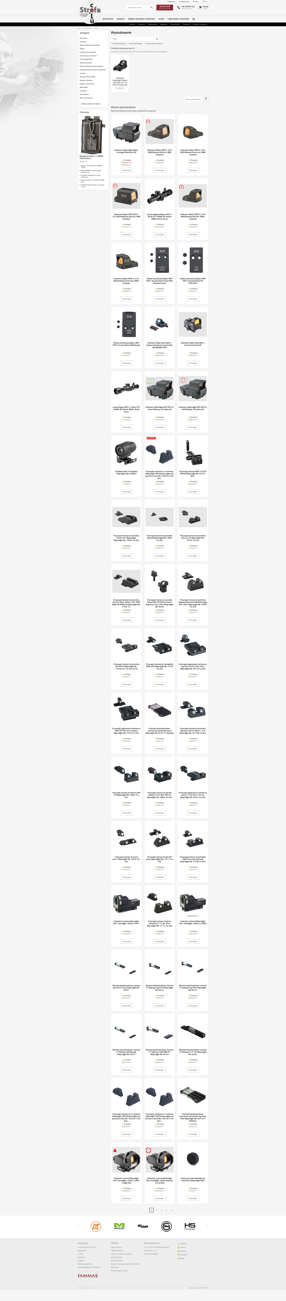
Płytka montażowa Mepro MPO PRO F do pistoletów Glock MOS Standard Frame (159, 281)
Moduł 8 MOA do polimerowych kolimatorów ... (91, 171)
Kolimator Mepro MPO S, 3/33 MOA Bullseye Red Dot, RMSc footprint (192, 216)
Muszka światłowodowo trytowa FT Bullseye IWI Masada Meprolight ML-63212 (126, 1052)
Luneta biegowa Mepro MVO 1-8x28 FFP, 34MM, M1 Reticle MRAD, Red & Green (159, 216)
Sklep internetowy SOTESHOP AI (198, 1288)
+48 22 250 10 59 (186, 8)
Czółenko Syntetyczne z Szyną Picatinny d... (91, 176)
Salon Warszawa (117, 1250)
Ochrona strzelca (86, 62)
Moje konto (115, 1267)
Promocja (84, 112)
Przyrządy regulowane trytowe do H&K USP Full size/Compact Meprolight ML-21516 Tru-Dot (126, 730)
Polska (195, 1)
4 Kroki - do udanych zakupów (121, 1254)
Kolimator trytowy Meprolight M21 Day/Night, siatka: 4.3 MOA (193, 922)
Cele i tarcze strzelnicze (88, 55)
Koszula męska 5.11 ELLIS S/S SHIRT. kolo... (93, 181)
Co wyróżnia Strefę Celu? (86, 1247)
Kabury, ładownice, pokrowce (141, 19)
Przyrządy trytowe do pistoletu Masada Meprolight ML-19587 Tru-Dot (159, 538)
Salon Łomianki (116, 1247)
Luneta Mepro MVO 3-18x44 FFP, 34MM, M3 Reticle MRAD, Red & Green (126, 409)
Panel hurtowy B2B (151, 1254)
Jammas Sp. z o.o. (150, 1250)
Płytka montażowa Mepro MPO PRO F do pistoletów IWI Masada (126, 344)
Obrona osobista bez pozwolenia (91, 66)
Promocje (142, 24)
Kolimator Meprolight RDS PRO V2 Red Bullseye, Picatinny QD (193, 408)
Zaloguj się (171, 1)
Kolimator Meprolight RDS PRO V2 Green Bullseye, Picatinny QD (159, 408)
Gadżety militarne (86, 80)
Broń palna (108, 19)
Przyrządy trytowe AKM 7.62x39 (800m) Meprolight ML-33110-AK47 (192, 473)
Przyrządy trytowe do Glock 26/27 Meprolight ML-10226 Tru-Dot (126, 859)
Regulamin (163, 24)
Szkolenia (186, 24)
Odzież (161, 19)
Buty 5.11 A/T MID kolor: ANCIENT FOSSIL (91, 167)
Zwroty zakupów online (119, 1270)
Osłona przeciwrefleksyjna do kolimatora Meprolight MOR (193, 1179)
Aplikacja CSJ (82, 1250)
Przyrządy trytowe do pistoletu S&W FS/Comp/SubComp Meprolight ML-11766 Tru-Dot (193, 859)
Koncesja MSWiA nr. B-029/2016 (89, 1267)
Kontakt (81, 1260)
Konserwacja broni (86, 59)
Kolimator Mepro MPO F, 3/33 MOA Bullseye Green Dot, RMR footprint (192, 152)
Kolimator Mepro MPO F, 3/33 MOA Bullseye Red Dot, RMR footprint (159, 152)
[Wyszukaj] (151, 7)
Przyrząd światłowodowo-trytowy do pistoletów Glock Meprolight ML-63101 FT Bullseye (159, 730)
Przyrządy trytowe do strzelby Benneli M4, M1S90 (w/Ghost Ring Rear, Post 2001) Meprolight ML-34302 (159, 603)
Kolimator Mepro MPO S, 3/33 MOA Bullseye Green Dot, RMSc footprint (126, 281)
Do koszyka (126, 170)
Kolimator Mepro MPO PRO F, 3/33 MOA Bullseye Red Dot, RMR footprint (126, 216)
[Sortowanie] (206, 98)
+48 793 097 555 (188, 6)
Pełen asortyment (86, 98)
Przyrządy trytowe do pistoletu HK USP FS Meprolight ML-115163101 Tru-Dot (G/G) (126, 666)
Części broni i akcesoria (178, 19)
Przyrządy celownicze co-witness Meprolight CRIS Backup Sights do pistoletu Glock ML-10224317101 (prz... (159, 1117)
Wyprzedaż (84, 87)
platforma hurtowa (165, 7)
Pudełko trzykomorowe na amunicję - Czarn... (93, 186)
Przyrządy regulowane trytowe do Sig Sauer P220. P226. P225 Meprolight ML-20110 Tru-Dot (193, 666)
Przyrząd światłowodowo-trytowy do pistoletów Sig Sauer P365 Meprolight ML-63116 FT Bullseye (192, 1117)
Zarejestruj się (184, 1)
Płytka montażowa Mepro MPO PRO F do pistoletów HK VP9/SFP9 (193, 281)
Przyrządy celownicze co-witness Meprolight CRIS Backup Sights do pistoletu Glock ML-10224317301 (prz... (159, 475)
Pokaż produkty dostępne (91, 104)
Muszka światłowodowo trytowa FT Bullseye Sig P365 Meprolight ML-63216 (193, 988)
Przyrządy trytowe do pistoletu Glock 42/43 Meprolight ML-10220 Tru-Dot (193, 538)
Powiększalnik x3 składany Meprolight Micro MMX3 (126, 472)
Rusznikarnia (175, 24)
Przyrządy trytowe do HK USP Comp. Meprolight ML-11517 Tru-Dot (159, 859)
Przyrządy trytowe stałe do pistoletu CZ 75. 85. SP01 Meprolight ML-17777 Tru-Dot (159, 923)
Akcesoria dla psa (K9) (87, 76)
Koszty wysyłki (116, 1257)
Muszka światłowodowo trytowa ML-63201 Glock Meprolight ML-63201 (126, 988)
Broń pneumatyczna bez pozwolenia (93, 69)
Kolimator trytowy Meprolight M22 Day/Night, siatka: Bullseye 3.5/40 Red (159, 1180)
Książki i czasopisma (87, 83)
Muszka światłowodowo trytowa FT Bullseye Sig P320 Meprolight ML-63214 (159, 988)
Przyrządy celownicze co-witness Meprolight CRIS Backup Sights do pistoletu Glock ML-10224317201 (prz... (126, 1117)
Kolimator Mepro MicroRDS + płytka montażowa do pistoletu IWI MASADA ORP (159, 345)
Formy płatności (116, 1260)
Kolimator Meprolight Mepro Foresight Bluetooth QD (126, 151)
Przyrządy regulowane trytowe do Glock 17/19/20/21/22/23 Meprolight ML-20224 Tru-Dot (193, 795)
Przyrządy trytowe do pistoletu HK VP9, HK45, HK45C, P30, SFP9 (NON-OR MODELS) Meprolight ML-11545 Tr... (126, 603)
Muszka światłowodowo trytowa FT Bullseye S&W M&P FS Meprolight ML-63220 (159, 1052)
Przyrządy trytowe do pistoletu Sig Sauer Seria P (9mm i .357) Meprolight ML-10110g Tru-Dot (193, 730)
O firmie (80, 1254)
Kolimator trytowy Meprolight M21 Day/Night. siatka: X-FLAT (126, 922)
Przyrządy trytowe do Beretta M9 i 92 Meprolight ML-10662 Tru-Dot (126, 795)
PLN (204, 1)
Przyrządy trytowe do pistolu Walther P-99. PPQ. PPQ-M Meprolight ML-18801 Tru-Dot (159, 795)
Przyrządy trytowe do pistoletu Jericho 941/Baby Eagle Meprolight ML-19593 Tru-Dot (126, 538)
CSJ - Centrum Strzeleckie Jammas (156, 1247)
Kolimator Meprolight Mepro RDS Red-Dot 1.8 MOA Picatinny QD (120, 81)
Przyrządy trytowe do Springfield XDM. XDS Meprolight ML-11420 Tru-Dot (159, 666)
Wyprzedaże (152, 24)
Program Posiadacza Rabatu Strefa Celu (125, 1264)
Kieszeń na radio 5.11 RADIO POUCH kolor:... (91, 157)
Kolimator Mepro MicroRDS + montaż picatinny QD (193, 344)
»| (171, 1210)
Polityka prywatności (85, 1264)
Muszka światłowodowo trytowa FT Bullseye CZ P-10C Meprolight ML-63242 (193, 1052)
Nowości (132, 24)
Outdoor (83, 73)
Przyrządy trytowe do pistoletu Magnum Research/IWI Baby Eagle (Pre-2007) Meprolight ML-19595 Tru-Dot (193, 603)
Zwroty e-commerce (200, 24)
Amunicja (121, 19)
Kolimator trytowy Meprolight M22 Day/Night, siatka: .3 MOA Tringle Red (126, 1180)
